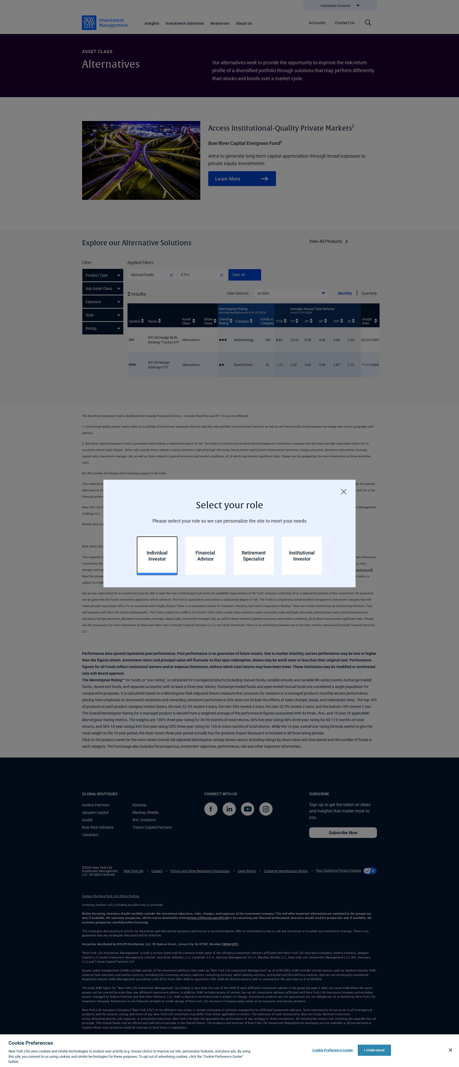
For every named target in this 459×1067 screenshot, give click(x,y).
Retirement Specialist (254, 555)
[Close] (343, 491)
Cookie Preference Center (332, 1050)
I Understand (374, 1050)
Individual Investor (157, 555)
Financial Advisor (205, 555)
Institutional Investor (302, 555)
